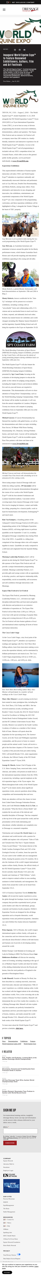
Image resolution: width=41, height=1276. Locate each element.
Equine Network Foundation (11, 1242)
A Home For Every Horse (10, 1239)
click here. (19, 1028)
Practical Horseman (9, 1199)
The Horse (6, 1208)
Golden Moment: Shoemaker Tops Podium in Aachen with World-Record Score (18, 1092)
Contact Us (10, 1219)
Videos (9, 1223)
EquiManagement (8, 1205)
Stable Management (9, 1212)
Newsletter (6, 1167)
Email (6, 1127)
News (4, 1055)
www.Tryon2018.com (20, 161)
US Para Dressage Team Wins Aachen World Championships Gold (18, 1080)
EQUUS (5, 1202)
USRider (5, 1229)
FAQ (8, 1226)
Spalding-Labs (7, 1232)
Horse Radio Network (9, 1245)
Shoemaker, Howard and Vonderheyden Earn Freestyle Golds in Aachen (18, 1069)
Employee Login (8, 1170)
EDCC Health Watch (9, 1236)
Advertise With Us (8, 1164)
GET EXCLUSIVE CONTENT (23, 2)
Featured (5, 1067)
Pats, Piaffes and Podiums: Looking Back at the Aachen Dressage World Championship (19, 1058)
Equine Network (8, 1161)
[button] (15, 50)
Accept (7, 1272)
